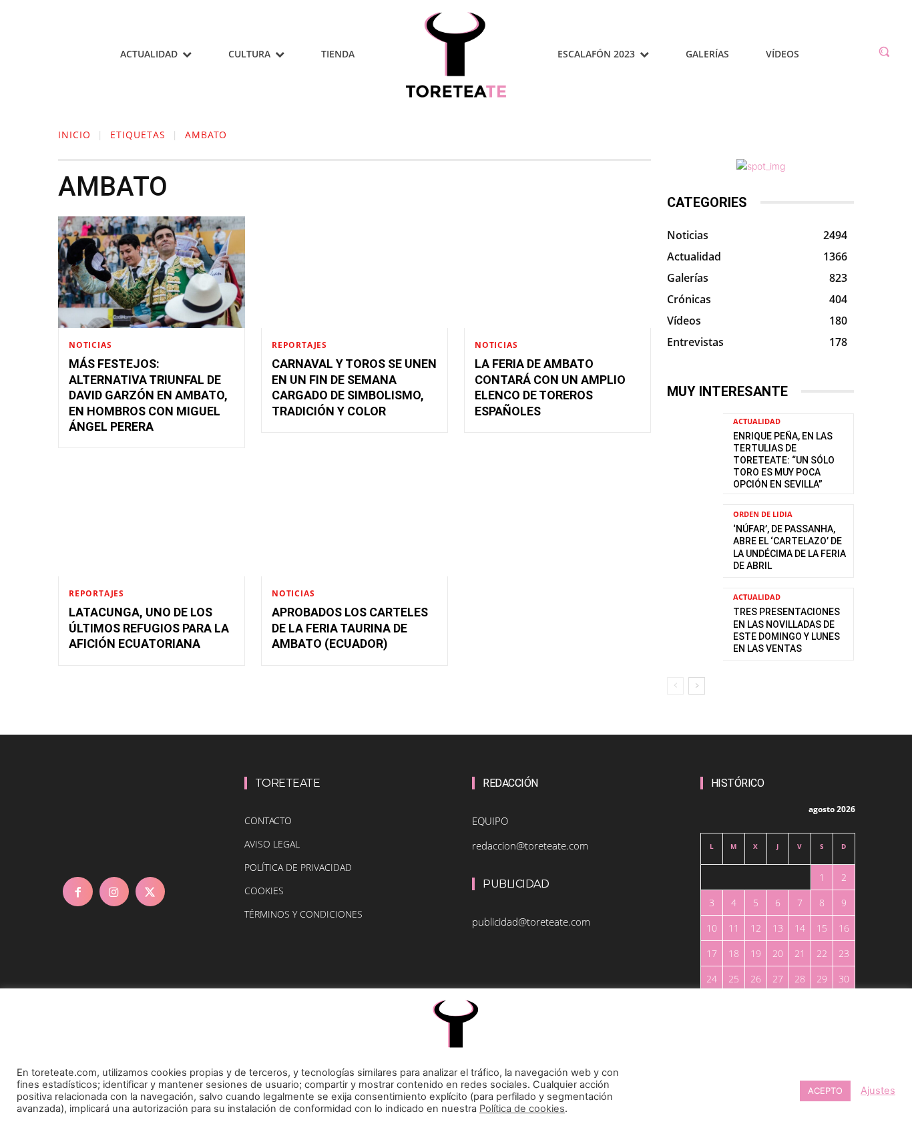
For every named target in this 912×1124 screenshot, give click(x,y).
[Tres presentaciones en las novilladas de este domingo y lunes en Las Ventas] (695, 624)
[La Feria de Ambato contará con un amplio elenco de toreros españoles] (557, 272)
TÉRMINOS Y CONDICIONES (303, 914)
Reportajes (299, 345)
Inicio (74, 134)
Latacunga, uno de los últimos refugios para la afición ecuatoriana (149, 627)
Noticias (90, 345)
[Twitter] (150, 891)
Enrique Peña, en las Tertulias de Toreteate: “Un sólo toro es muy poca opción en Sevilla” (784, 460)
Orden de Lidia (762, 514)
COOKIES (264, 890)
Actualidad (756, 421)
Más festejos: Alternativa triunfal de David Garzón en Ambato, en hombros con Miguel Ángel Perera (148, 395)
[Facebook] (77, 891)
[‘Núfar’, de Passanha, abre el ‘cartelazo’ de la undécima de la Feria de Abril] (695, 540)
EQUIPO (490, 820)
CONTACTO (268, 820)
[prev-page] (675, 686)
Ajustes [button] (878, 1091)
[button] (884, 51)
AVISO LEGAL (272, 843)
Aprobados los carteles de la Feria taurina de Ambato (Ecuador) (350, 627)
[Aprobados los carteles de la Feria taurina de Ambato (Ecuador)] (354, 520)
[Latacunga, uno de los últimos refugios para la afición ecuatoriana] (151, 520)
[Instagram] (114, 891)
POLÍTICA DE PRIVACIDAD (298, 867)
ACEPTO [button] (825, 1090)
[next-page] (696, 686)
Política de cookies (522, 1109)
